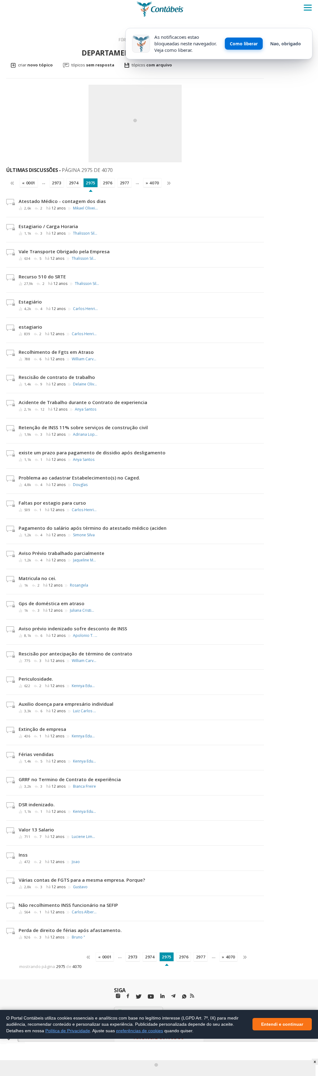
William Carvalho (84, 359)
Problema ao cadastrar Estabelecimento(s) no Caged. (79, 478)
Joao (76, 862)
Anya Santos (85, 409)
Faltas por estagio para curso (52, 503)
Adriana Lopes (85, 434)
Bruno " (78, 937)
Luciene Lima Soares (84, 837)
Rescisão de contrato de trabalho (57, 377)
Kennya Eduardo (84, 686)
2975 (90, 183)
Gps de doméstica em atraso (51, 603)
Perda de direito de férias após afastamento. (70, 930)
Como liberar (244, 44)
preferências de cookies (139, 1030)
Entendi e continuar (282, 1024)
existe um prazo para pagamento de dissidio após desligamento (92, 452)
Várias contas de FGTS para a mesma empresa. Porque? (82, 880)
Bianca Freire (84, 786)
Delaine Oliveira (85, 384)
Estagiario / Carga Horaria (48, 226)
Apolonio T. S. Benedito (85, 635)
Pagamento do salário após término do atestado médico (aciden (92, 528)
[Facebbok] (128, 996)
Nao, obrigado (285, 44)
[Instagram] (118, 996)
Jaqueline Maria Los (85, 560)
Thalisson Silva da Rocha (85, 233)
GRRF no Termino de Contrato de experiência (70, 779)
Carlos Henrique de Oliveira (85, 309)
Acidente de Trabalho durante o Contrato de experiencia (83, 402)
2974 (74, 183)
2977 (124, 183)
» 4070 (152, 183)
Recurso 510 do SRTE (42, 276)
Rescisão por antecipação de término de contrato (75, 654)
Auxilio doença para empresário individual (66, 704)
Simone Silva (84, 535)
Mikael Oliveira (85, 208)
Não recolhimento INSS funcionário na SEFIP (68, 905)
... (43, 182)
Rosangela (79, 585)
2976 (107, 183)
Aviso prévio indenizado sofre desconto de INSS (73, 628)
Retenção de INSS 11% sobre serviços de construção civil (83, 427)
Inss (23, 855)
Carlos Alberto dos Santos (84, 912)
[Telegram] (173, 997)
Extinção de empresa (42, 729)
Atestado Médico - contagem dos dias (62, 201)
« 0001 (28, 183)
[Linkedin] (162, 996)
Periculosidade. (36, 679)
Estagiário (30, 302)
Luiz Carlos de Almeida (85, 711)
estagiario (30, 327)
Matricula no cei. (37, 578)
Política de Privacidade (67, 1030)
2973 (56, 183)
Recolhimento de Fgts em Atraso (56, 352)
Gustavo (80, 887)
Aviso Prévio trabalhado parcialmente (61, 553)
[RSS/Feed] (192, 996)
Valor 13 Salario (36, 829)
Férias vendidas (36, 754)
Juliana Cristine (82, 610)
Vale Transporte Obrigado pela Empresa (64, 251)
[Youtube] (151, 997)
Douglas (80, 485)
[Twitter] (138, 997)
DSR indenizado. (37, 804)
